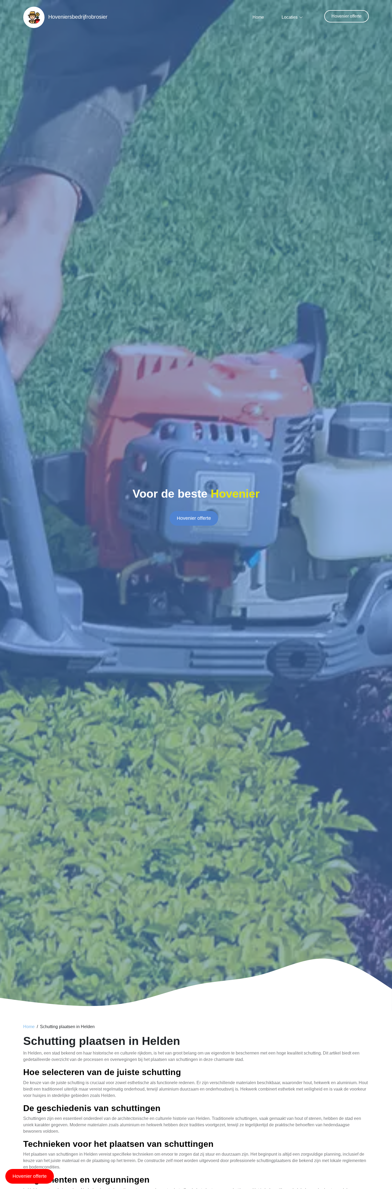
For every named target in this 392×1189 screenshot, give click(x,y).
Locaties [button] (290, 17)
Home (258, 17)
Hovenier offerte (346, 16)
